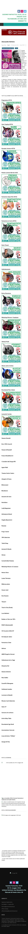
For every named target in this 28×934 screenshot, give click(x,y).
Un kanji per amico (7, 637)
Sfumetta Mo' (5, 666)
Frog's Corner (5, 531)
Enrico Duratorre (6, 293)
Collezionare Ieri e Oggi (8, 660)
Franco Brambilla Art (7, 456)
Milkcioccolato (6, 584)
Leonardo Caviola (7, 414)
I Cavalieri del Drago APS (9, 461)
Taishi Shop (5, 543)
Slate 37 (4, 707)
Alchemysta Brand (7, 514)
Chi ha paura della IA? (8, 631)
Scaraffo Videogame (7, 683)
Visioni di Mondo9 (7, 450)
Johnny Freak (5, 341)
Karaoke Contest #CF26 (8, 148)
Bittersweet (5, 485)
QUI (4, 852)
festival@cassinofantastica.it (8, 906)
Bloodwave (5, 491)
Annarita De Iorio (6, 496)
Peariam (4, 526)
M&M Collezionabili (7, 625)
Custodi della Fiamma (8, 561)
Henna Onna (5, 572)
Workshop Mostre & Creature (10, 566)
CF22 (16, 48)
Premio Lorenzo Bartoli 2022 (8, 48)
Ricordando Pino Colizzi (8, 390)
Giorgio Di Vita (6, 742)
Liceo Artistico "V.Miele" (8, 736)
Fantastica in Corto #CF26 (9, 221)
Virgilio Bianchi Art (7, 520)
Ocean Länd (5, 590)
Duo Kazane (5, 596)
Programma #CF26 (7, 100)
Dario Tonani (5, 245)
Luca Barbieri (5, 613)
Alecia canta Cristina (7, 366)
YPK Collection (6, 537)
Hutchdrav (4, 502)
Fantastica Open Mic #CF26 (9, 197)
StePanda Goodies (7, 689)
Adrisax (4, 648)
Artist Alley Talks (6, 718)
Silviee (3, 555)
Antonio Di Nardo (6, 549)
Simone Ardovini (6, 672)
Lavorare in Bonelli (7, 695)
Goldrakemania (6, 269)
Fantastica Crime (6, 642)
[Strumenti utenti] (25, 45)
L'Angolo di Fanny (6, 479)
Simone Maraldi (6, 438)
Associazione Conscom (8, 730)
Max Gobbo (5, 677)
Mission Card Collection (8, 701)
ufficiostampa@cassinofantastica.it (9, 911)
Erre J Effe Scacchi (7, 444)
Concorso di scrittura (7, 712)
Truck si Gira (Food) (7, 607)
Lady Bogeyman (6, 508)
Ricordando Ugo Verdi (8, 724)
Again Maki (5, 467)
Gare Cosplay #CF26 (7, 124)
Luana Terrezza (6, 578)
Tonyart (4, 602)
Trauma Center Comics (8, 473)
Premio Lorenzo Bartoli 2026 (10, 172)
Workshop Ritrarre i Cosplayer (10, 317)
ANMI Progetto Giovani (8, 654)
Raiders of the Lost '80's (8, 619)
